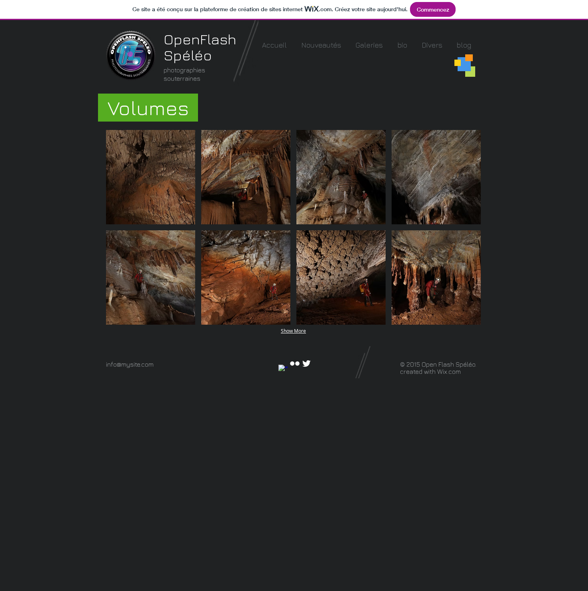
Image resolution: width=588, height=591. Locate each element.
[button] (369, 45)
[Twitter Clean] (306, 363)
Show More (293, 330)
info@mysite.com (130, 364)
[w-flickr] (295, 363)
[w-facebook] (283, 369)
